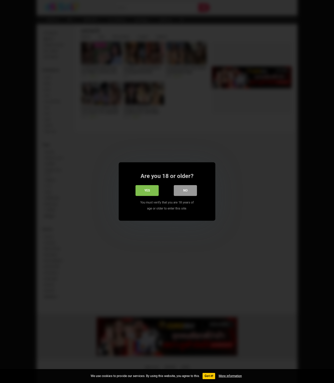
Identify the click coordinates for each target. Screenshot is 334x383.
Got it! (208, 376)
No (185, 190)
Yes (147, 190)
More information (230, 376)
